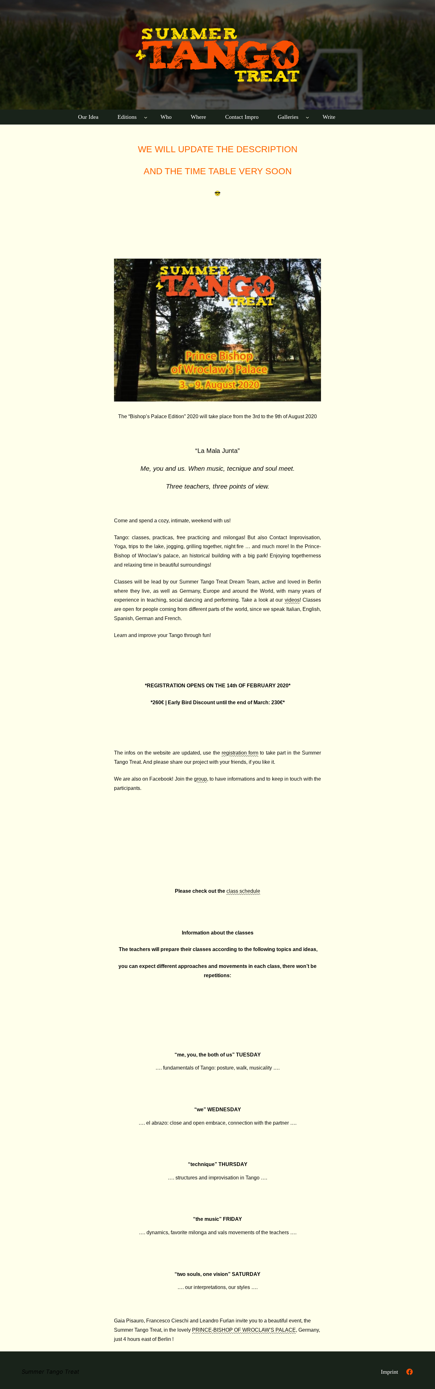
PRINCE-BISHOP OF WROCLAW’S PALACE (244, 1330)
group (200, 779)
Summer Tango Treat (50, 1371)
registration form (240, 752)
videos (292, 600)
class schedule (243, 891)
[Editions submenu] (145, 117)
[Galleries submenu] (307, 117)
